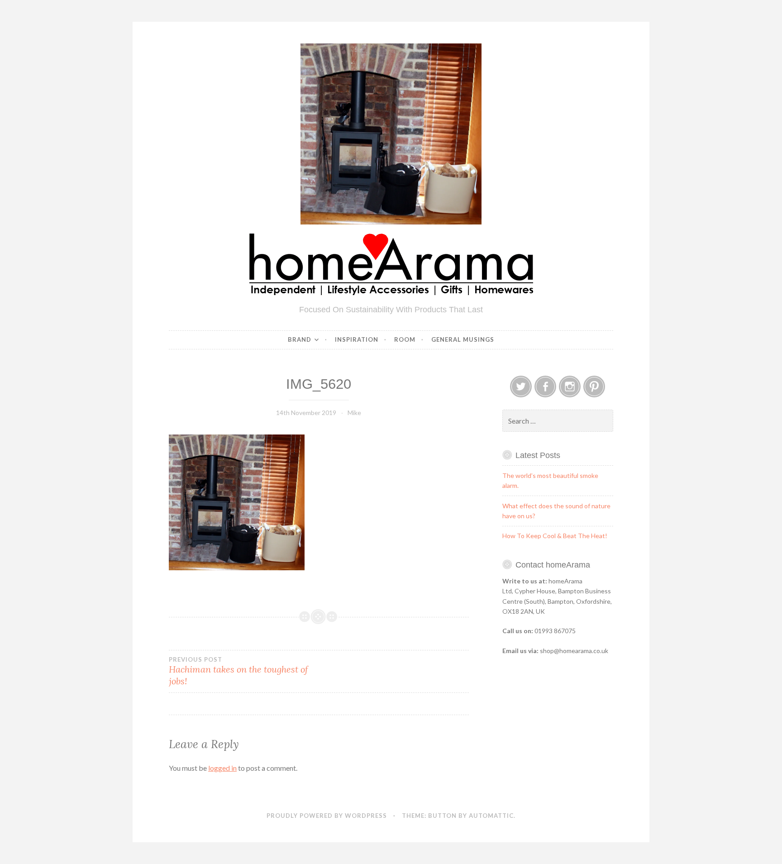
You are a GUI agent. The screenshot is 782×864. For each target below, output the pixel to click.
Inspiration (356, 339)
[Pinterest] (594, 386)
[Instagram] (570, 386)
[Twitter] (521, 386)
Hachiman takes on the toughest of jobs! (238, 671)
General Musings (462, 339)
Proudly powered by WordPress (327, 815)
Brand (299, 339)
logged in (222, 768)
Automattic (491, 815)
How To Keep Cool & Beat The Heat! (554, 535)
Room (404, 339)
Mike (354, 412)
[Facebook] (545, 386)
